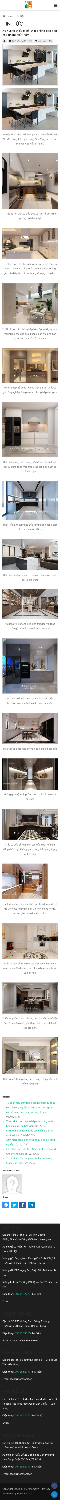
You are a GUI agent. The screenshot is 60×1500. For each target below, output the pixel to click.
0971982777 (23, 1294)
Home (9, 16)
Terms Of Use (24, 1493)
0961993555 (23, 1333)
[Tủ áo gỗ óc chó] (28, 5)
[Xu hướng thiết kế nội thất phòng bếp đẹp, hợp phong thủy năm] (30, 65)
